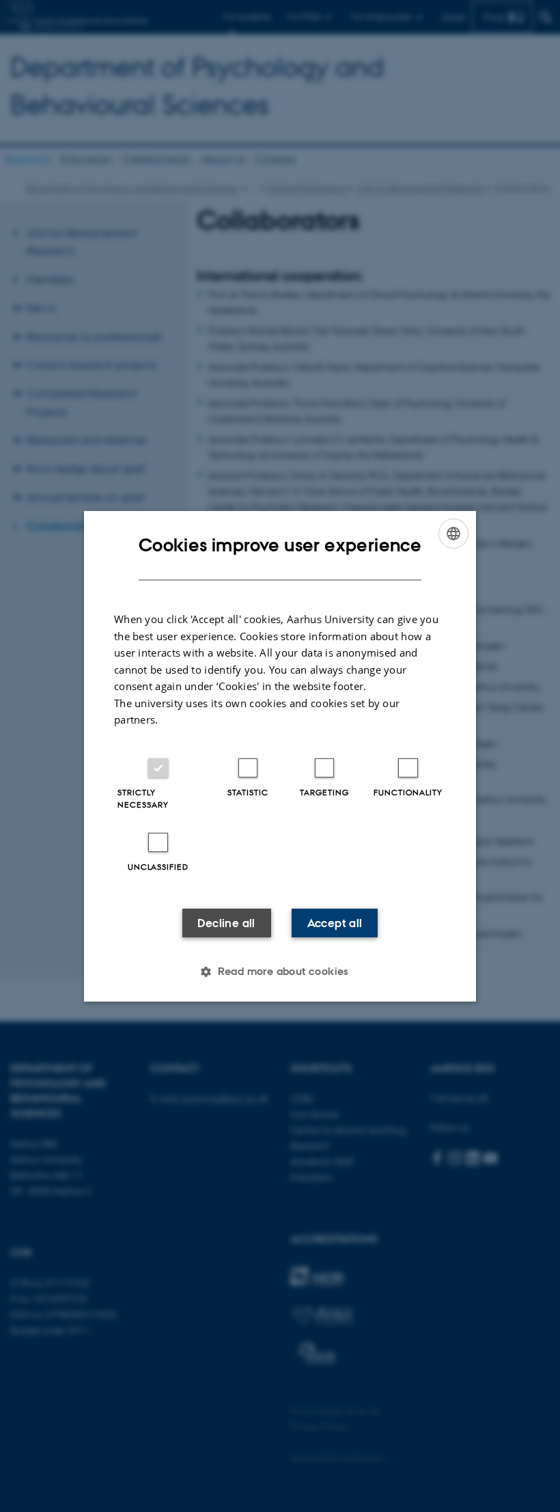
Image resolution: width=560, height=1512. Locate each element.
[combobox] (453, 533)
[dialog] (280, 755)
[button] (280, 971)
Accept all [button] (335, 923)
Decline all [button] (226, 923)
